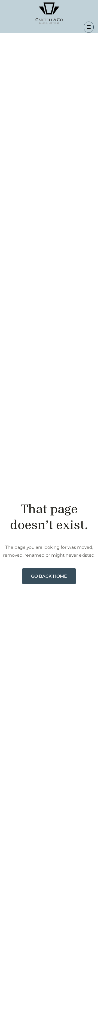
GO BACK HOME (49, 576)
